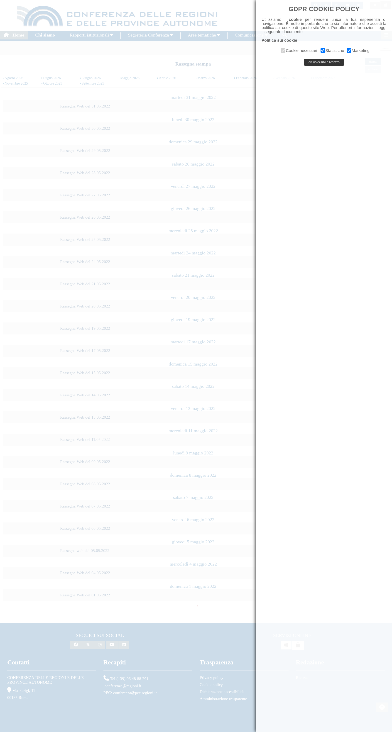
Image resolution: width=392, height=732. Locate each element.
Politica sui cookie (279, 40)
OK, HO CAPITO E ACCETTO (324, 62)
